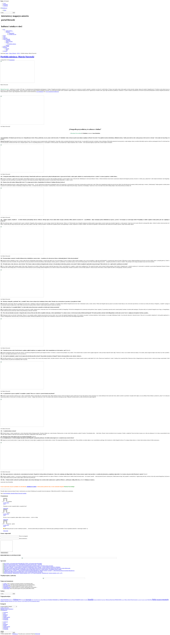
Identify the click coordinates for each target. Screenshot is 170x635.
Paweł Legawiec (134, 599)
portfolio (24, 493)
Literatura (5, 38)
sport (13, 601)
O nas (4, 3)
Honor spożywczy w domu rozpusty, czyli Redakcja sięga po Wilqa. (47, 569)
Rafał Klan (150, 599)
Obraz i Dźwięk (6, 39)
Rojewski (10, 601)
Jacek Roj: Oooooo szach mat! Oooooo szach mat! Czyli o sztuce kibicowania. (53, 568)
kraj (84, 599)
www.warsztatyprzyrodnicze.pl (52, 91)
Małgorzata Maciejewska (110, 599)
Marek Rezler (103, 599)
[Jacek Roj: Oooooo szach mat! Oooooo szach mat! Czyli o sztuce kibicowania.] (20, 568)
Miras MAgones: (6, 584)
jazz (58, 599)
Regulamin (5, 4)
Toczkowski (19, 601)
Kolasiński (77, 599)
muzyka (123, 599)
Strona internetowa (23, 538)
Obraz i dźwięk (127, 599)
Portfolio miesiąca (12, 43)
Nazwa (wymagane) (23, 536)
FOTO (7, 42)
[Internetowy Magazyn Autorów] (4, 8)
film (20, 599)
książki (90, 599)
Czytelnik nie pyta (12, 34)
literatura (95, 599)
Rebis (154, 599)
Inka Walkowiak (44, 599)
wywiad (22, 601)
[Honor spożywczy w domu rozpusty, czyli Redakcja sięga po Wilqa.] (18, 569)
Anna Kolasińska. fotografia (9, 493)
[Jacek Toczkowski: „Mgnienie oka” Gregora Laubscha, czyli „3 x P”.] (18, 573)
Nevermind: (5, 586)
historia (39, 599)
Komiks (7, 45)
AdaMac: (5, 583)
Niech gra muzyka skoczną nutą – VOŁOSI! (32, 564)
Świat (4, 35)
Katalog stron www (5, 607)
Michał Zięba (118, 599)
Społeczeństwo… (9, 30)
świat (28, 601)
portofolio (139, 599)
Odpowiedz (5, 508)
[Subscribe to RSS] (4, 10)
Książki (7, 48)
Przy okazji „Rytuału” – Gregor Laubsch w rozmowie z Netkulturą (46, 567)
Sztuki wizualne (9, 41)
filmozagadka (23, 599)
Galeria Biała (36, 599)
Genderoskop (11, 33)
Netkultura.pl (15, 633)
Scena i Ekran (6, 46)
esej (12, 599)
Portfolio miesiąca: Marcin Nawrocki (17, 56)
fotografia (28, 599)
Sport (4, 36)
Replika (2, 601)
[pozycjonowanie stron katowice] (85, 632)
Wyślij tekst (5, 618)
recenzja (159, 599)
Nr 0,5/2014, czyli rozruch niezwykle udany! (32, 563)
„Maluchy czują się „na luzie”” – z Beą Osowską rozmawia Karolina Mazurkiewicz (57, 570)
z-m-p (25, 601)
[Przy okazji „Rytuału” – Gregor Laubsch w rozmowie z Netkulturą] (17, 567)
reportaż (6, 601)
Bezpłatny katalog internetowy (7, 608)
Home (7, 53)
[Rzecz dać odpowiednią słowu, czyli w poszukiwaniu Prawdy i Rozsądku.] (7, 571)
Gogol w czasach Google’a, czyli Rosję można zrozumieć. (41, 565)
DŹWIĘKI (8, 40)
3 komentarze (12, 59)
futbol (32, 599)
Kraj (4, 29)
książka (86, 599)
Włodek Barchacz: (7, 587)
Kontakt (5, 616)
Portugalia (142, 599)
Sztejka (15, 601)
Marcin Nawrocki (19, 493)
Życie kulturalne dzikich (34, 601)
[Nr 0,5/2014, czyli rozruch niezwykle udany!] (13, 563)
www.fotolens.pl (39, 91)
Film (7, 49)
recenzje (165, 599)
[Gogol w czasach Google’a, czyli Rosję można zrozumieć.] (16, 565)
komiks (81, 599)
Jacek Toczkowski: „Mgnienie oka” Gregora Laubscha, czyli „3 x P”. (48, 573)
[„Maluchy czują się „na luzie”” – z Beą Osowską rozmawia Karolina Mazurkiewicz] (21, 570)
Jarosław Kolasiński (53, 599)
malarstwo (99, 599)
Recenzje (5, 47)
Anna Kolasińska (5, 599)
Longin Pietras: (6, 588)
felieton (16, 599)
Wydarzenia (5, 619)
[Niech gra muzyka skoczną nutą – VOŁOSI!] (13, 564)
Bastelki (10, 599)
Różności (8, 32)
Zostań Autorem (6, 617)
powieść (146, 599)
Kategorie (3, 606)
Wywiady (5, 51)
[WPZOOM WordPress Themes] (37, 633)
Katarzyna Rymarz (71, 599)
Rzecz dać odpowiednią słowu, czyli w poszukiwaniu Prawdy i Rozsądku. (27, 571)
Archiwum (5, 5)
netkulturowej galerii (31, 486)
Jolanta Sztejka (63, 599)
